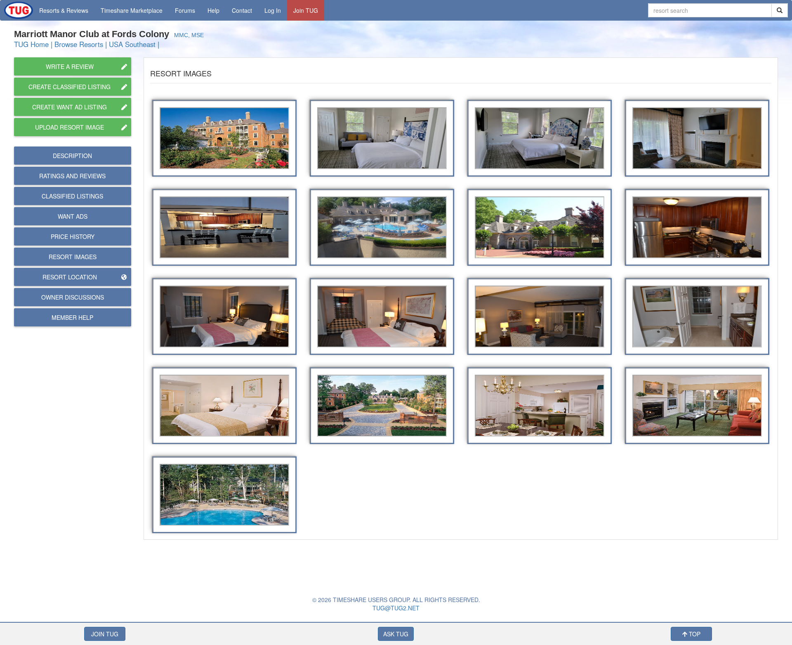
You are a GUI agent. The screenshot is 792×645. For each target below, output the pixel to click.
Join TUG (305, 10)
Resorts (63, 10)
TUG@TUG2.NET (396, 608)
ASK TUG (395, 634)
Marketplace (132, 10)
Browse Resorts (78, 44)
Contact (242, 10)
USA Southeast (132, 44)
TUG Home (31, 44)
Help (213, 10)
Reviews (72, 176)
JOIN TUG (104, 634)
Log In (272, 10)
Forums (185, 10)
